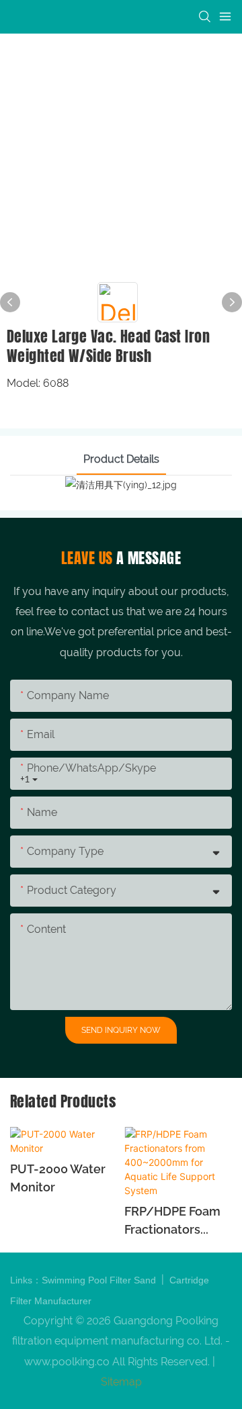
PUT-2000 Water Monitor (58, 1178)
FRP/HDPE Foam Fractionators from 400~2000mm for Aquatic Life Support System (174, 1221)
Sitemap (121, 1381)
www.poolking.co (67, 1361)
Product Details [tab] (121, 459)
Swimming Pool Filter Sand (100, 1280)
